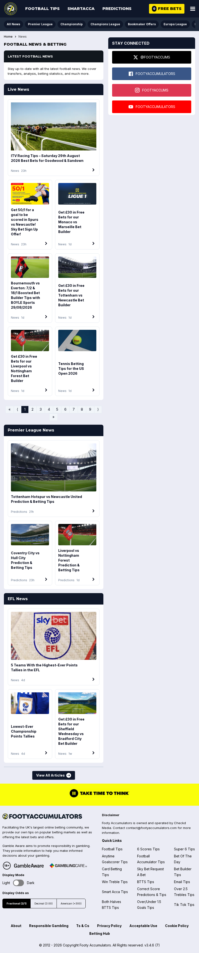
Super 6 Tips (184, 849)
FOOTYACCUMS (155, 90)
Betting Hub (99, 933)
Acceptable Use (143, 926)
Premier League (40, 24)
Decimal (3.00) (43, 903)
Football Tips (42, 8)
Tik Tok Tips (184, 905)
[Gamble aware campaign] (29, 866)
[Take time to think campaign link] (99, 797)
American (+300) (71, 903)
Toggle (18, 882)
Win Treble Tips (115, 882)
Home (8, 36)
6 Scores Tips (148, 849)
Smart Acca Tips (115, 892)
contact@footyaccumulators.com (151, 828)
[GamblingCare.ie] (68, 865)
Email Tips (182, 882)
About (16, 926)
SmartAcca (81, 8)
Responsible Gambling (48, 926)
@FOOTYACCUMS (155, 57)
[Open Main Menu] (192, 9)
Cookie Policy (177, 926)
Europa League (175, 24)
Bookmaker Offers (142, 24)
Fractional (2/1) (16, 903)
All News (13, 24)
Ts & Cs (82, 926)
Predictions (117, 8)
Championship (71, 24)
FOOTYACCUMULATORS (155, 74)
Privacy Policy (109, 926)
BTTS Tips (145, 882)
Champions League (105, 24)
